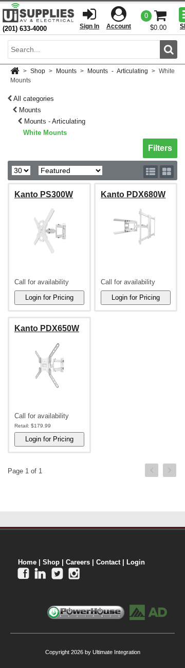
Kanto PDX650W (46, 328)
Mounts (66, 71)
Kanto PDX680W (133, 194)
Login (135, 562)
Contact (108, 562)
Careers (78, 562)
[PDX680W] (136, 226)
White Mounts (45, 132)
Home (27, 562)
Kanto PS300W (43, 194)
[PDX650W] (49, 364)
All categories (33, 98)
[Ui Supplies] (39, 12)
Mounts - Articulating (117, 71)
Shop (37, 71)
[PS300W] (49, 230)
